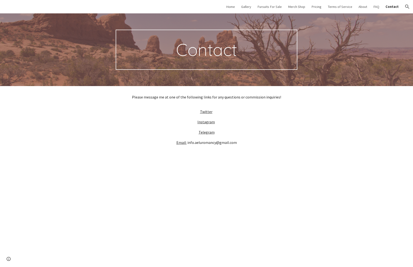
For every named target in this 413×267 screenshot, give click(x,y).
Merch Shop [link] (296, 7)
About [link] (363, 7)
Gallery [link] (246, 7)
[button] (407, 6)
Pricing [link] (316, 7)
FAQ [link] (376, 7)
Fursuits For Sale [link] (269, 7)
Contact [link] (392, 7)
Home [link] (230, 7)
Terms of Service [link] (340, 7)
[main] (206, 50)
